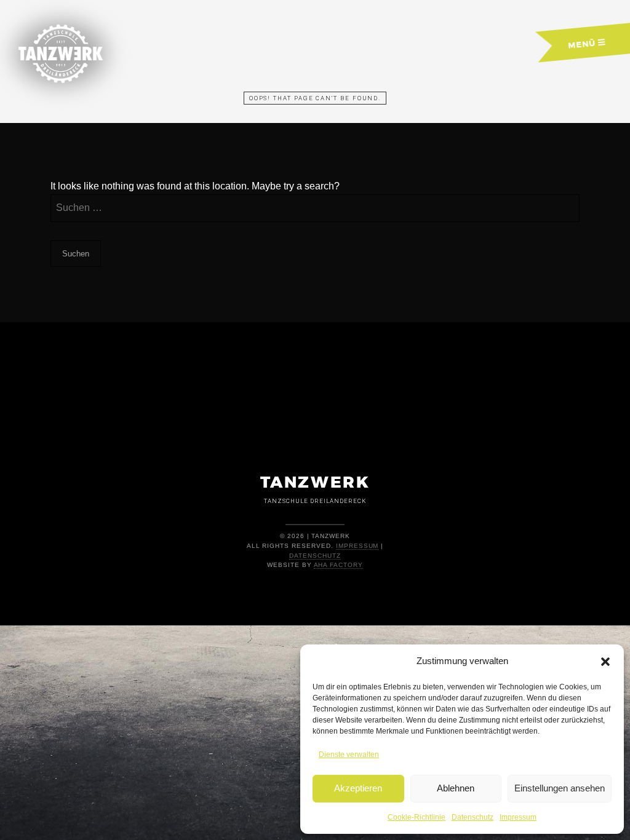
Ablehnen (455, 788)
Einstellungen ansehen (559, 788)
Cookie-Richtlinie (416, 817)
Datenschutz (472, 817)
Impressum (518, 817)
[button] (605, 662)
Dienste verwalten (349, 754)
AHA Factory (339, 564)
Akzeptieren (358, 788)
